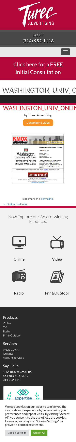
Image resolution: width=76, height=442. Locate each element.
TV (5, 327)
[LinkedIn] (63, 99)
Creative (8, 353)
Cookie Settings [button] (16, 432)
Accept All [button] (39, 432)
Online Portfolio (15, 204)
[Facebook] (53, 99)
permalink (47, 198)
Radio (6, 331)
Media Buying (11, 349)
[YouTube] (68, 99)
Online (7, 323)
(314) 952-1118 (38, 40)
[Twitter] (58, 99)
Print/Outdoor (12, 335)
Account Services (13, 357)
